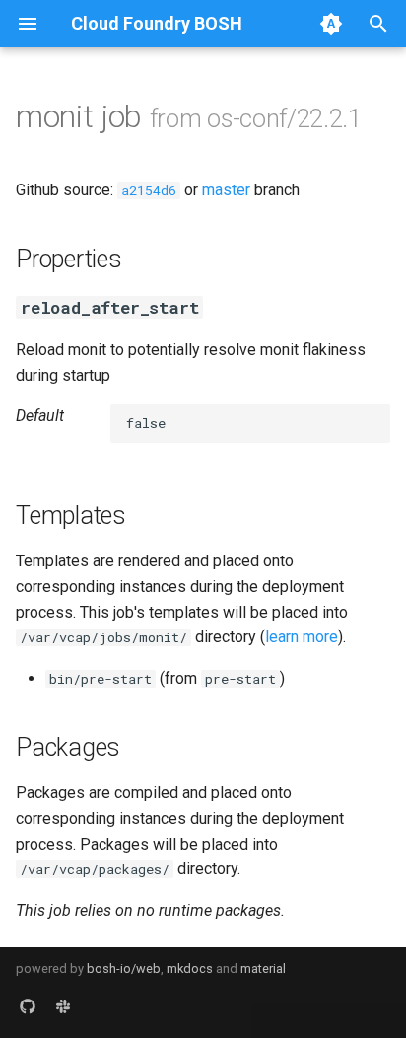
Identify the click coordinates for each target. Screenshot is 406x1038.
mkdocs (190, 968)
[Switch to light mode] (331, 23)
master (226, 190)
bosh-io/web (124, 968)
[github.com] (27, 1006)
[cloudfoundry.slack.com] (63, 1006)
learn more (301, 637)
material (263, 968)
